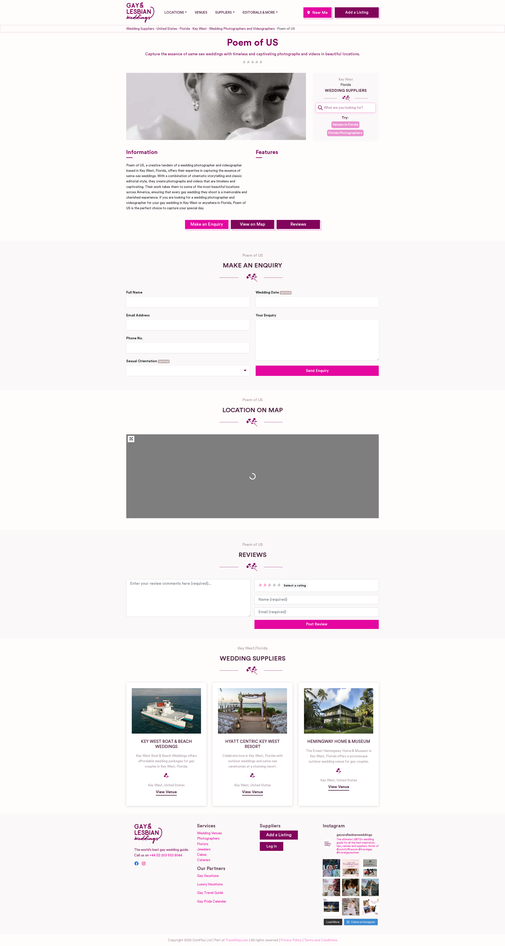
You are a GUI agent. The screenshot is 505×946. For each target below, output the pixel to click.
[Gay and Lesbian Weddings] (140, 12)
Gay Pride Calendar (211, 901)
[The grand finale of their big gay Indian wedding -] (331, 906)
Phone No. (134, 338)
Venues (201, 12)
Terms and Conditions (320, 940)
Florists (202, 844)
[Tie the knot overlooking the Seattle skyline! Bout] (370, 906)
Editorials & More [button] (259, 12)
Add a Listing (356, 12)
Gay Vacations (208, 875)
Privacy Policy (291, 940)
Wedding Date (273, 292)
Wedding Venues (209, 833)
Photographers (208, 838)
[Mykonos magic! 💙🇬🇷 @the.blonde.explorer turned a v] (331, 887)
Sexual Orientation (147, 361)
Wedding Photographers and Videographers (242, 28)
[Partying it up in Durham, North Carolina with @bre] (350, 906)
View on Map (252, 224)
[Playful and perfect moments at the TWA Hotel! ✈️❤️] (370, 868)
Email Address (138, 315)
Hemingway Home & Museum (338, 742)
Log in (271, 846)
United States (167, 28)
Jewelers (203, 849)
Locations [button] (174, 12)
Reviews (298, 224)
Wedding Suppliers (140, 28)
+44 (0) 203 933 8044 (166, 855)
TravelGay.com (236, 940)
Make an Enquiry (206, 224)
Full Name (134, 292)
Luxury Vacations (210, 884)
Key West (317, 12)
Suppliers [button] (223, 12)
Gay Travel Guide (210, 892)
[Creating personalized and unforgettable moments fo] (350, 887)
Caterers (203, 860)
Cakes (202, 854)
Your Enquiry (266, 315)
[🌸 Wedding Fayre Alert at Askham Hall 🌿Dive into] (350, 868)
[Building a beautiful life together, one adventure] (370, 887)
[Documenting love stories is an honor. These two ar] (331, 868)
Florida (185, 28)
